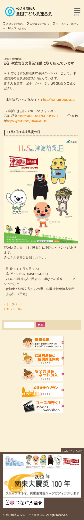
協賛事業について (40, 24)
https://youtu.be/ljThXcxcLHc (26, 121)
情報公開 (43, 343)
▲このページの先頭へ (72, 450)
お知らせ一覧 (12, 309)
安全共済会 (43, 358)
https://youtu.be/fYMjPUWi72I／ (39, 115)
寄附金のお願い (15, 24)
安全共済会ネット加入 (43, 374)
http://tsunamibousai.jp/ (59, 99)
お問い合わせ (19, 28)
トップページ (14, 304)
